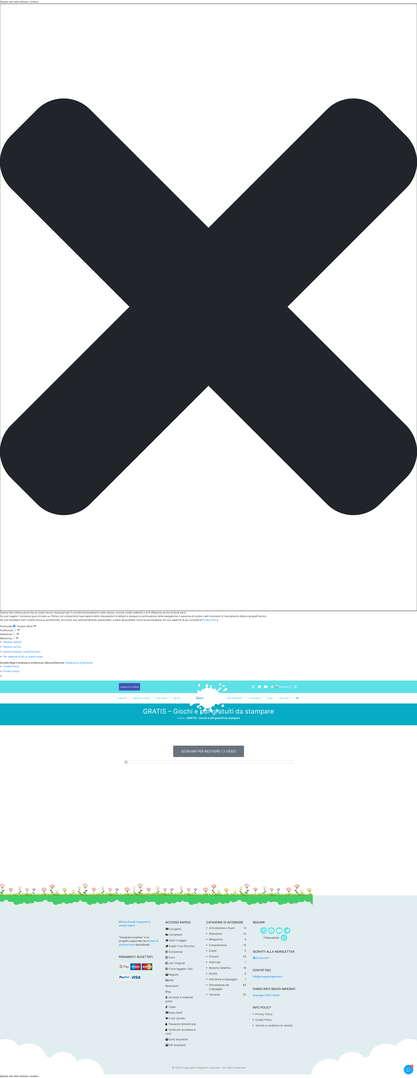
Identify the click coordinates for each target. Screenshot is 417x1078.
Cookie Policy (11, 666)
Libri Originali (177, 963)
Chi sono (161, 698)
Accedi (283, 698)
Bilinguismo (216, 939)
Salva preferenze (54, 662)
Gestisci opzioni (12, 641)
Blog (177, 698)
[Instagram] (253, 686)
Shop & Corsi (141, 698)
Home (181, 718)
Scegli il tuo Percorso (181, 946)
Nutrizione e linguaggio (223, 979)
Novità (213, 973)
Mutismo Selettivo (220, 967)
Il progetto (175, 929)
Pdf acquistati (177, 1045)
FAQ (270, 698)
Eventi (213, 950)
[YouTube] (265, 686)
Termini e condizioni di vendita (274, 1025)
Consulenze (176, 951)
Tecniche (214, 994)
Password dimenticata (182, 1024)
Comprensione (218, 945)
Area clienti (175, 1012)
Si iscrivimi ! (263, 958)
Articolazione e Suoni (222, 928)
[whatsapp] (295, 686)
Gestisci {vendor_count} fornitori (22, 651)
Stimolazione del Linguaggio (219, 986)
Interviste (214, 962)
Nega (12, 662)
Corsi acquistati (178, 1039)
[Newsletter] (283, 686)
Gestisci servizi (12, 646)
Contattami (175, 934)
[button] (208, 307)
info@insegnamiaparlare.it (268, 976)
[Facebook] (259, 686)
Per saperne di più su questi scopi (23, 656)
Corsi (172, 957)
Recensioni (234, 698)
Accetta (4, 662)
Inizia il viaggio (178, 940)
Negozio (174, 974)
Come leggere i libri (181, 968)
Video (172, 1006)
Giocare (214, 956)
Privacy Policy (209, 619)
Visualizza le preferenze (30, 662)
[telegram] (271, 686)
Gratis (122, 698)
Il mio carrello (177, 1018)
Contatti (255, 698)
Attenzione (215, 933)
